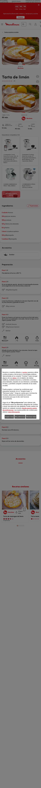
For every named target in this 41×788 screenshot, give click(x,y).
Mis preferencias (20, 416)
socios (24, 372)
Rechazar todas (31, 416)
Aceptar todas (9, 416)
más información (14, 412)
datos (14, 378)
